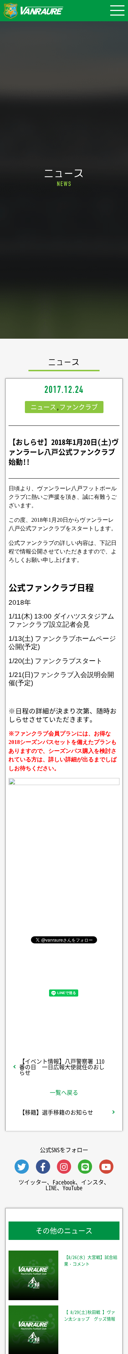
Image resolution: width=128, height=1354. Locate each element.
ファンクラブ (78, 407)
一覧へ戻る (64, 1092)
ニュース (43, 407)
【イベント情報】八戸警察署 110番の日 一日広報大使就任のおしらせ (62, 1067)
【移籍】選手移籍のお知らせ (56, 1112)
